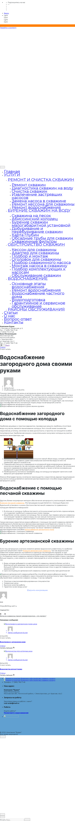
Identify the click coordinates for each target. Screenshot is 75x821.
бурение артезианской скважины (37, 551)
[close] (2, 57)
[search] (27, 819)
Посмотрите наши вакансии (16, 713)
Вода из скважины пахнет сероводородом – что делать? (23, 616)
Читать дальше (6, 648)
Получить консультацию (37, 590)
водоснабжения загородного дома (39, 529)
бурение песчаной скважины (12, 503)
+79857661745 (9, 163)
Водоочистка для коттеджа (11, 669)
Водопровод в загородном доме (13, 642)
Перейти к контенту (8, 28)
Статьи (2, 347)
